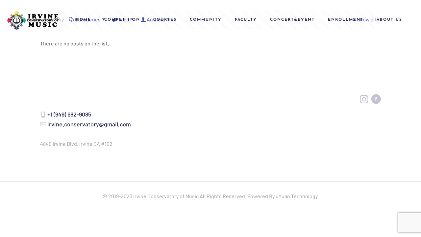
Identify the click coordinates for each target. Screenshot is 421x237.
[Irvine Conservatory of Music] (33, 20)
